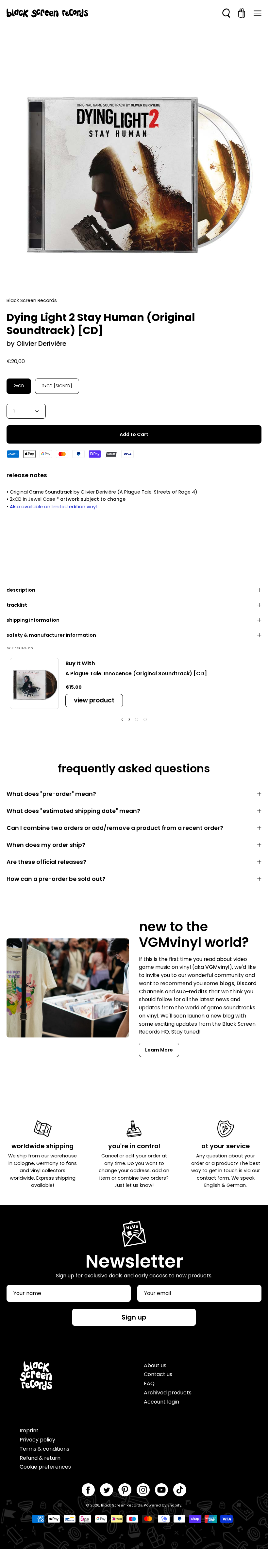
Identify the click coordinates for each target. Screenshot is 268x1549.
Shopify (174, 1505)
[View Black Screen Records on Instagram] (143, 1489)
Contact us (158, 1374)
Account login (161, 1402)
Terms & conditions (44, 1449)
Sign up (134, 1317)
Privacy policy (37, 1439)
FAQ (149, 1383)
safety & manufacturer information (51, 635)
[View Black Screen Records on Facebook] (88, 1489)
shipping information (33, 620)
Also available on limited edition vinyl (53, 506)
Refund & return (40, 1458)
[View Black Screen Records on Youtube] (161, 1489)
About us (155, 1365)
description (21, 590)
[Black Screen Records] (47, 13)
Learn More (159, 1050)
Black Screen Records (121, 1505)
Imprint (29, 1430)
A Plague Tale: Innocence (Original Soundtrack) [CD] (136, 673)
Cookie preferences (45, 1467)
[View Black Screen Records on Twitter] (106, 1489)
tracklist (17, 605)
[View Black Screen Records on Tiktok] (179, 1489)
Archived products (168, 1392)
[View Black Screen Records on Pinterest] (124, 1489)
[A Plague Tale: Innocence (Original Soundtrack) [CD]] (34, 683)
